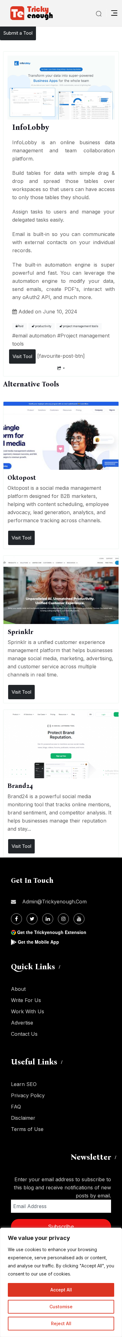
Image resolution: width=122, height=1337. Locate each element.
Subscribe (61, 1226)
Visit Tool (22, 356)
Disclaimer (23, 1118)
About (18, 989)
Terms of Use (27, 1129)
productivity (42, 326)
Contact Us (24, 1034)
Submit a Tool (18, 33)
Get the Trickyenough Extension (51, 932)
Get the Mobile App (38, 942)
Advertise (22, 1023)
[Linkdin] (47, 918)
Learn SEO (24, 1084)
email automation (35, 335)
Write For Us (26, 1000)
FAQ (16, 1107)
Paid (20, 326)
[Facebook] (16, 918)
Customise (61, 1306)
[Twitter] (32, 918)
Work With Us (27, 1011)
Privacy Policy (28, 1095)
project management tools (80, 326)
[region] (61, 1282)
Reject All (61, 1323)
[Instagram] (63, 918)
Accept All (61, 1289)
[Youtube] (79, 918)
